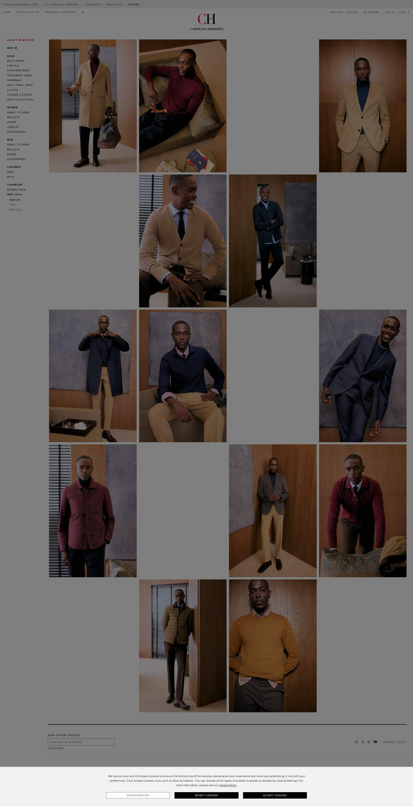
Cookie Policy (228, 785)
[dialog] (206, 786)
